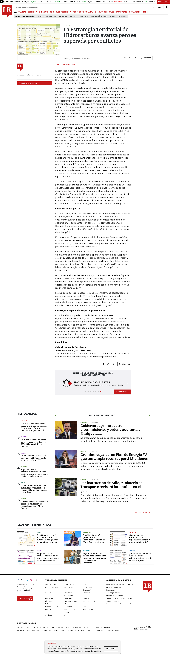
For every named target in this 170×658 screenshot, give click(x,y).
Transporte (88, 532)
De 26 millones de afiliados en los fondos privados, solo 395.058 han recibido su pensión (33, 443)
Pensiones (63, 16)
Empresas (49, 598)
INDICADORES (134, 12)
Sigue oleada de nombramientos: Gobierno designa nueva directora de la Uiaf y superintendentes (35, 472)
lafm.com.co (85, 630)
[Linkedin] (135, 58)
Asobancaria (84, 16)
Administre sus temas (28, 83)
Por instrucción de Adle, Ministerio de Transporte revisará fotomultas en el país (111, 487)
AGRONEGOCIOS (80, 12)
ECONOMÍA (32, 12)
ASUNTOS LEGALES (106, 12)
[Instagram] (32, 581)
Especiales (68, 598)
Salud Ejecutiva (88, 609)
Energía (113, 16)
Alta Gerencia (69, 584)
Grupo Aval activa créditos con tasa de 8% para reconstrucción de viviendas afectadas (48, 557)
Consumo (49, 593)
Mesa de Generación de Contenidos (119, 584)
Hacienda (24, 437)
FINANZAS (22, 12)
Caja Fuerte (68, 587)
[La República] (7, 11)
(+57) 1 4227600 (23, 591)
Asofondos (73, 16)
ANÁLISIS (92, 12)
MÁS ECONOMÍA (141, 512)
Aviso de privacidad (113, 593)
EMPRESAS (43, 12)
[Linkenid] (28, 581)
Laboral (24, 421)
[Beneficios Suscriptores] (159, 7)
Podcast (48, 609)
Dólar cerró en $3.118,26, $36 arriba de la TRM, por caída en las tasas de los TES (34, 458)
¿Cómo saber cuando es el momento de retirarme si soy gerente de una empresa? (140, 557)
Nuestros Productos (113, 587)
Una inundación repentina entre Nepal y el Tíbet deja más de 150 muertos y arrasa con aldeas (34, 488)
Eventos (86, 598)
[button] (58, 383)
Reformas (121, 16)
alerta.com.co (98, 630)
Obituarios (68, 607)
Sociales (48, 615)
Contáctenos (110, 590)
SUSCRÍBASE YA (122, 392)
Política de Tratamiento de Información (120, 598)
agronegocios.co (43, 627)
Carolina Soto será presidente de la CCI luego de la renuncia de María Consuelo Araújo (94, 538)
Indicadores (49, 604)
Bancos (39, 550)
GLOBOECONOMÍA (63, 12)
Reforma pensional (45, 16)
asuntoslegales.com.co (26, 627)
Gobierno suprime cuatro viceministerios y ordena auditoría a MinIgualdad (110, 430)
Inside (85, 604)
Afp (55, 16)
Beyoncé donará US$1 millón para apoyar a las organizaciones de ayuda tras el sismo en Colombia (94, 558)
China (23, 483)
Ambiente (86, 550)
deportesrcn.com (112, 630)
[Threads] (36, 581)
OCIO (51, 12)
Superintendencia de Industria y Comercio (122, 604)
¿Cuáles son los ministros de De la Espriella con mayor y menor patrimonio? (139, 538)
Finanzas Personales (71, 601)
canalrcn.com (47, 630)
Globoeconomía (89, 601)
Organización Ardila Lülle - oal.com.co (142, 628)
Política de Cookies (92, 651)
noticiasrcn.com (73, 630)
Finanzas (48, 601)
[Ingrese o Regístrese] (166, 7)
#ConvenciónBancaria (99, 16)
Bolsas (23, 453)
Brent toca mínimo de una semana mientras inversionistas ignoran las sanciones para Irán (48, 538)
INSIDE (145, 12)
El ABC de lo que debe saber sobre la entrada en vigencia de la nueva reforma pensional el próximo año (34, 427)
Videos (66, 615)
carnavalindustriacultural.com (28, 630)
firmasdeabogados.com (82, 627)
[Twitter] (130, 58)
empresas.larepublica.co (61, 627)
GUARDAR (147, 58)
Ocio (85, 607)
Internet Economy (52, 607)
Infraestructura (69, 604)
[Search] (152, 7)
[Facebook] (124, 58)
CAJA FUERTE (121, 12)
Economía (87, 593)
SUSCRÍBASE (163, 2)
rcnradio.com (59, 630)
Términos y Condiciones (114, 595)
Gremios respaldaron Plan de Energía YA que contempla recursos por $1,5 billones (114, 457)
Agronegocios (50, 584)
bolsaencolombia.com (102, 627)
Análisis (85, 584)
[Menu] (16, 11)
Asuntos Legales (51, 587)
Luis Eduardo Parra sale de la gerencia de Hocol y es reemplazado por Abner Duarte (34, 505)
